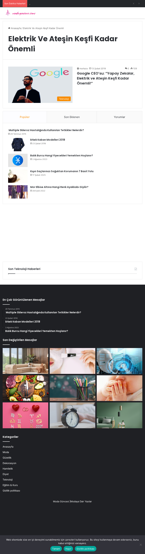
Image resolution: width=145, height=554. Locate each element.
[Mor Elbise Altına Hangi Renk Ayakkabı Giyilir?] (18, 192)
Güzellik (7, 457)
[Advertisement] (72, 231)
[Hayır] (140, 544)
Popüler (25, 117)
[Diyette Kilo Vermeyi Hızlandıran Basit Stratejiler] (25, 388)
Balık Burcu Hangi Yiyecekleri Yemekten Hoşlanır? (61, 155)
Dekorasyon (9, 463)
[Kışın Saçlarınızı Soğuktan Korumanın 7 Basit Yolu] (18, 176)
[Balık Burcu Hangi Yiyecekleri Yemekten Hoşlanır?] (18, 160)
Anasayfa (15, 28)
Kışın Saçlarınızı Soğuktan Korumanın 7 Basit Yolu (62, 171)
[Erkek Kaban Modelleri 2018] (18, 144)
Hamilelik (8, 468)
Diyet (6, 474)
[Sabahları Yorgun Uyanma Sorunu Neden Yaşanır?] (72, 415)
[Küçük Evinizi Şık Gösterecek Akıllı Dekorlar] (25, 361)
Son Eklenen (72, 117)
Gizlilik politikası (11, 490)
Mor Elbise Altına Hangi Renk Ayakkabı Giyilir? (59, 187)
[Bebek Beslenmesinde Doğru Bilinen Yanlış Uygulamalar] (119, 388)
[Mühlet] (19, 13)
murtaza (84, 68)
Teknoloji (8, 479)
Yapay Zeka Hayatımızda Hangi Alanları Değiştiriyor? (57, 3)
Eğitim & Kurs (10, 485)
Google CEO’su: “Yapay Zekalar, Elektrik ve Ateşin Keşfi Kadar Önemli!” (105, 78)
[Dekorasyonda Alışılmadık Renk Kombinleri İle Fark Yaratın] (119, 415)
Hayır (68, 548)
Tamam (56, 548)
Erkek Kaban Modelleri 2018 (47, 140)
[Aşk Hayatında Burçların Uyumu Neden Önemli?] (25, 415)
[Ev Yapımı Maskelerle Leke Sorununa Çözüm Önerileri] (72, 361)
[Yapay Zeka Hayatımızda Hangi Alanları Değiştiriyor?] (119, 361)
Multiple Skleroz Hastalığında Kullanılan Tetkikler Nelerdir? (46, 130)
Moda (6, 452)
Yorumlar (119, 117)
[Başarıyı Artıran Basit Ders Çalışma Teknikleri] (72, 388)
